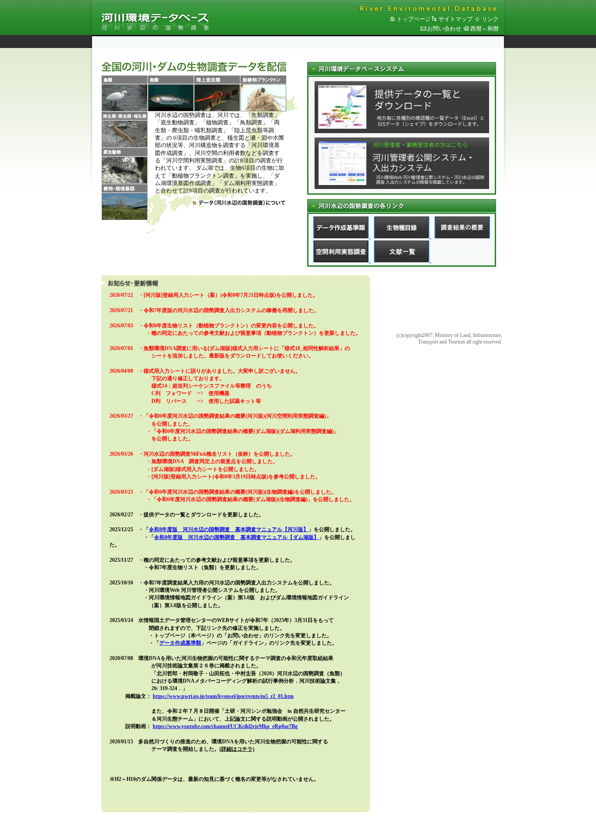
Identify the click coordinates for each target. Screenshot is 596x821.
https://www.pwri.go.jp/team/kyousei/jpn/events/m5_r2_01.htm (223, 696)
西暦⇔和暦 (484, 28)
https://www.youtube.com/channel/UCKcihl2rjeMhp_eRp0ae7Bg (225, 726)
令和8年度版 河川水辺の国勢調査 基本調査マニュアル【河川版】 (228, 529)
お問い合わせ (444, 28)
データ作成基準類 (180, 643)
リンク (490, 19)
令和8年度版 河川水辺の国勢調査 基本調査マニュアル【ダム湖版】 (236, 537)
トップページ (414, 19)
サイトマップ (455, 19)
